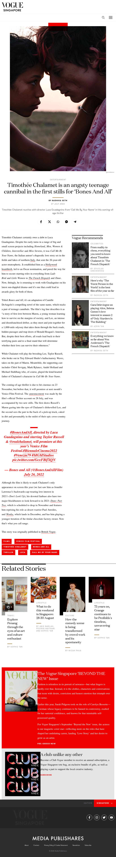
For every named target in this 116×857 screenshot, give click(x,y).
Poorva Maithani (45, 629)
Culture (69, 616)
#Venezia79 (22, 455)
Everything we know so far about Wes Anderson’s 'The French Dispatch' (102, 341)
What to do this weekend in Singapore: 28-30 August (45, 612)
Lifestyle (41, 603)
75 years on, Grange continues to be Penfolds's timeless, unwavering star (103, 617)
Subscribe (46, 775)
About (27, 845)
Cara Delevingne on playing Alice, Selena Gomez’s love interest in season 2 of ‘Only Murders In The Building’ (102, 313)
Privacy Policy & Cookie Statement (56, 845)
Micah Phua (75, 651)
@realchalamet (20, 441)
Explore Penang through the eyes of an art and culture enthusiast (16, 628)
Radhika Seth (59, 201)
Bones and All (41, 547)
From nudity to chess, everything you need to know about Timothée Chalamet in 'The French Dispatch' (100, 255)
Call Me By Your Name (44, 552)
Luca (22, 552)
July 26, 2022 (34, 474)
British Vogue (48, 531)
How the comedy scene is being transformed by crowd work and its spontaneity (75, 630)
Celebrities (97, 244)
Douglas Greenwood (97, 270)
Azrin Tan (99, 326)
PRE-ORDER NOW (46, 744)
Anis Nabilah (46, 626)
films (7, 541)
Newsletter (76, 845)
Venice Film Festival (28, 541)
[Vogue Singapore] (12, 6)
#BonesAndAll (21, 432)
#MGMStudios (43, 455)
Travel (11, 616)
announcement (36, 393)
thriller (8, 552)
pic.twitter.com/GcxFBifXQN (34, 459)
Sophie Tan (17, 647)
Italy (32, 260)
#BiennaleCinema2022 (40, 450)
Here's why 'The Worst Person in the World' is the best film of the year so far (102, 285)
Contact (36, 845)
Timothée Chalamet (15, 547)
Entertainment (58, 180)
